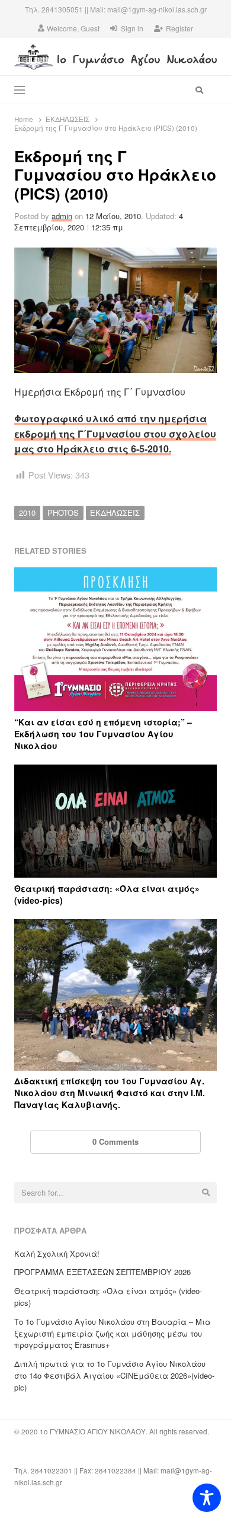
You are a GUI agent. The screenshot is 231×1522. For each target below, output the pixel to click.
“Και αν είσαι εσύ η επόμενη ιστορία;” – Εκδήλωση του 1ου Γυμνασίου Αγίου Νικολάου (103, 734)
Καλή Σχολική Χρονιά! (57, 1253)
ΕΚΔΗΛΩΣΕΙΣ (115, 512)
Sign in (132, 28)
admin (62, 215)
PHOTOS (63, 512)
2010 (27, 512)
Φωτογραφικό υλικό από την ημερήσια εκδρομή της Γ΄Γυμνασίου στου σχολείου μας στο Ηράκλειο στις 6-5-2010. (115, 433)
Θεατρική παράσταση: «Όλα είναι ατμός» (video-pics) (107, 894)
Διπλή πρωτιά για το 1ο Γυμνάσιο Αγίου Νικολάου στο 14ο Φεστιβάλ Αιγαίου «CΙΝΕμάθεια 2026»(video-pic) (114, 1375)
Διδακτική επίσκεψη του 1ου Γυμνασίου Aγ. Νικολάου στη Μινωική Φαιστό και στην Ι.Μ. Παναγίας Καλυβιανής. (109, 1092)
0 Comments (115, 1141)
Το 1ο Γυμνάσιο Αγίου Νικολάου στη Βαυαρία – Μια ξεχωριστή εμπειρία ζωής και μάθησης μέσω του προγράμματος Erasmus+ (112, 1333)
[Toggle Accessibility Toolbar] (206, 1497)
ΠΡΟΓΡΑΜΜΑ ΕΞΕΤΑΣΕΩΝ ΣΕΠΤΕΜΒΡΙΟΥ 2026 (102, 1271)
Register (179, 28)
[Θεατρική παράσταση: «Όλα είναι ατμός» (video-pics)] (115, 771)
